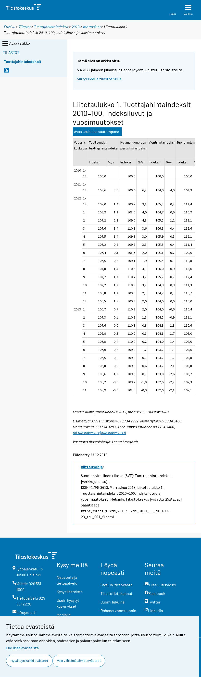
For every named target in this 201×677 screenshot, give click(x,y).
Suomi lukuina (112, 602)
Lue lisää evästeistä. (22, 647)
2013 (76, 26)
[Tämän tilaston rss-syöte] (6, 71)
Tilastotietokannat (116, 593)
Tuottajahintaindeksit (51, 26)
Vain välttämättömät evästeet (79, 660)
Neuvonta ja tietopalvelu (67, 580)
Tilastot (25, 26)
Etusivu (9, 26)
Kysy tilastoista (70, 591)
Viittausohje (92, 466)
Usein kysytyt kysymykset (68, 603)
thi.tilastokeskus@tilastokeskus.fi (99, 432)
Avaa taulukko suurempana (96, 131)
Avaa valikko (19, 43)
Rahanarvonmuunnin (118, 610)
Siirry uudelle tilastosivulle (99, 78)
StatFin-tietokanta (116, 584)
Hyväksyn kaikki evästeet (29, 660)
